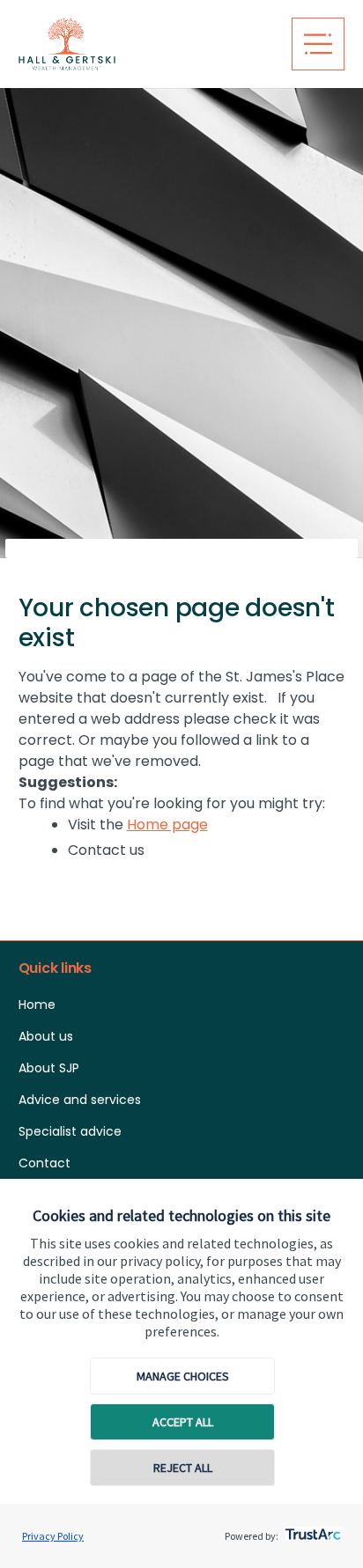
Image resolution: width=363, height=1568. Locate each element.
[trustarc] (311, 1529)
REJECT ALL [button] (182, 1468)
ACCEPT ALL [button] (182, 1422)
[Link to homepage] (145, 44)
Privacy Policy (53, 1535)
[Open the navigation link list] (318, 44)
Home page (167, 824)
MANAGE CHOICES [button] (183, 1376)
